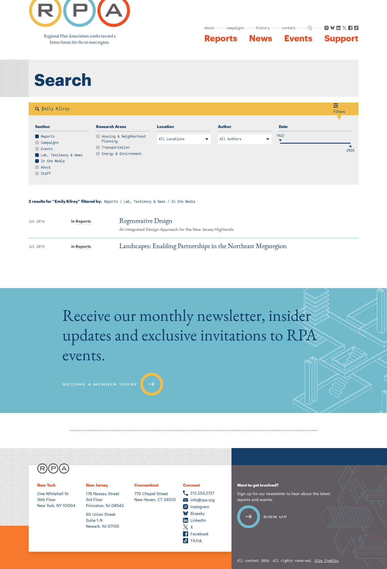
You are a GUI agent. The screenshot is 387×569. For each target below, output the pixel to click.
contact (288, 28)
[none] (193, 350)
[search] (310, 28)
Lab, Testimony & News (61, 155)
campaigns (235, 28)
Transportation (115, 147)
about (209, 28)
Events (298, 38)
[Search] (37, 109)
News (260, 38)
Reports (220, 38)
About (46, 167)
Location (165, 126)
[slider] (280, 143)
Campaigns (50, 142)
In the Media (53, 161)
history (263, 28)
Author (224, 126)
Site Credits (326, 561)
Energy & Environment (121, 154)
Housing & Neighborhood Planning (123, 139)
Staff (46, 173)
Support (341, 38)
